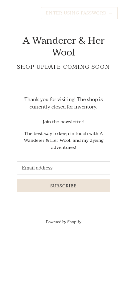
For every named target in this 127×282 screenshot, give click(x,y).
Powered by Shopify (63, 222)
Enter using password (79, 13)
